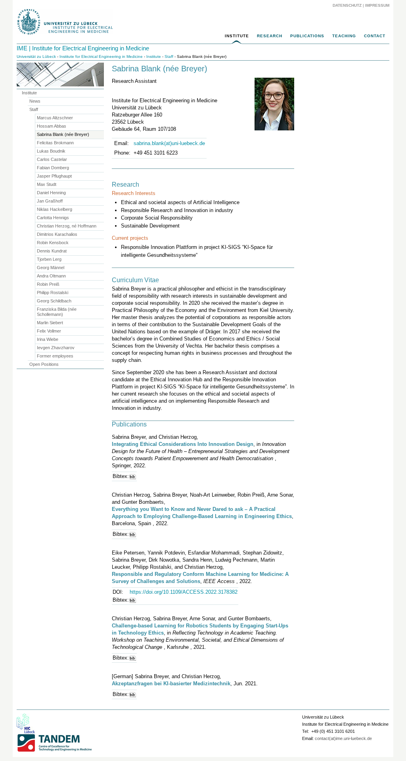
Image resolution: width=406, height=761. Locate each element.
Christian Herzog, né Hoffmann (66, 226)
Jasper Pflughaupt (54, 176)
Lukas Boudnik (51, 151)
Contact (374, 36)
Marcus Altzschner (55, 117)
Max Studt (46, 184)
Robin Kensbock (53, 242)
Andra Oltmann (51, 275)
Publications (307, 36)
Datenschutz (347, 5)
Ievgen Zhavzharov (56, 347)
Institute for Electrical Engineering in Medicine (101, 56)
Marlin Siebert (50, 322)
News (34, 101)
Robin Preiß (48, 284)
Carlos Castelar (52, 159)
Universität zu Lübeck (36, 56)
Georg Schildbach (54, 300)
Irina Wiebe (47, 339)
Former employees (55, 356)
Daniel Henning (51, 192)
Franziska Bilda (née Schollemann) (57, 312)
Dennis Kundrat (52, 251)
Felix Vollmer (49, 331)
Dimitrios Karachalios (57, 234)
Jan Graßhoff (50, 201)
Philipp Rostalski (52, 292)
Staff (169, 56)
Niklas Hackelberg (54, 209)
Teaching (344, 36)
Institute (237, 36)
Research (269, 36)
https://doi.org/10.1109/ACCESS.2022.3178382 (183, 592)
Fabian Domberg (53, 167)
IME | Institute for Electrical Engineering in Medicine (83, 48)
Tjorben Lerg (49, 259)
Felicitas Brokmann (55, 142)
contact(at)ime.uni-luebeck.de (343, 738)
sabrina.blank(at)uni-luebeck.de (169, 143)
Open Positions (44, 364)
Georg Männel (50, 267)
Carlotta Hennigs (53, 217)
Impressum (377, 5)
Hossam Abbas (51, 126)
